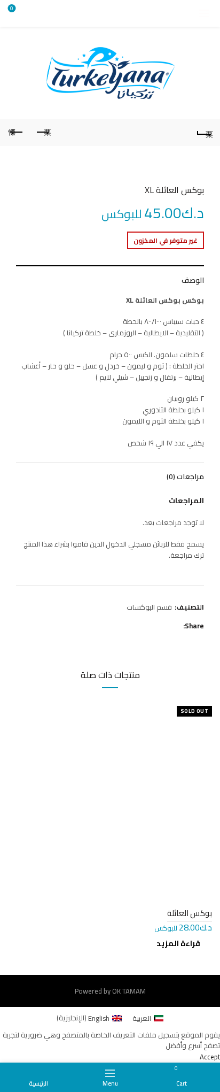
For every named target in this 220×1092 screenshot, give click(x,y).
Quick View (17, 707)
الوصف (193, 280)
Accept (210, 1056)
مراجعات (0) (185, 476)
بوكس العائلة (189, 913)
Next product (16, 132)
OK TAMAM (129, 991)
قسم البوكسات (149, 607)
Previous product (42, 132)
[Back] (204, 132)
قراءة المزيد (178, 943)
